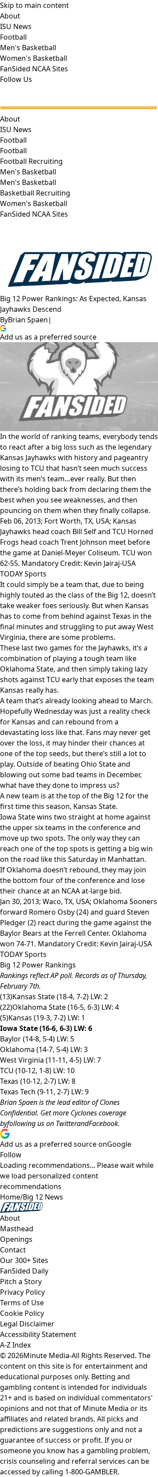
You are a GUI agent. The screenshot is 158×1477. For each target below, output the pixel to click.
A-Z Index (15, 1345)
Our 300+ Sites (24, 1260)
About (10, 119)
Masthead (16, 1228)
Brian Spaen (28, 320)
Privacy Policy (22, 1292)
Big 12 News (43, 1197)
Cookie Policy (22, 1313)
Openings (16, 1239)
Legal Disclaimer (27, 1324)
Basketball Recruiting (35, 193)
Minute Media (46, 1355)
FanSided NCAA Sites (34, 214)
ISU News (16, 129)
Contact (13, 1250)
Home (10, 1197)
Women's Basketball (33, 203)
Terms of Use (22, 1302)
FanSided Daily (24, 1271)
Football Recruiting (31, 161)
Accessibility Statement (38, 1334)
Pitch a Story (21, 1281)
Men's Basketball (28, 182)
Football (13, 150)
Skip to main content (34, 5)
